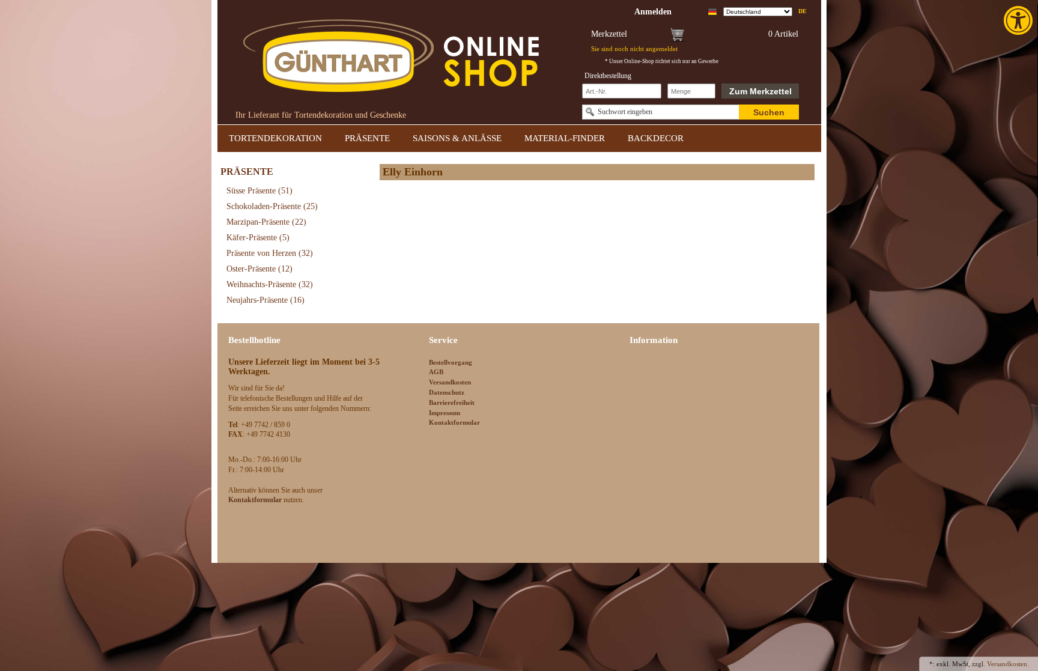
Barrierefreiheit (452, 402)
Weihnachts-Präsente (269, 284)
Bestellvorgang (450, 362)
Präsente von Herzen (269, 253)
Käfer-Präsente (258, 237)
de (802, 11)
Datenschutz (446, 392)
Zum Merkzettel (760, 91)
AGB (436, 371)
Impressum (444, 412)
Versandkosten (450, 382)
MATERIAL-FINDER (564, 138)
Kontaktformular (454, 422)
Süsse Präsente (259, 190)
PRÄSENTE (367, 138)
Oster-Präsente (259, 268)
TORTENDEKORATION (275, 138)
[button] (1019, 20)
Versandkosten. (1008, 663)
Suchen (769, 112)
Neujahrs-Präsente (265, 300)
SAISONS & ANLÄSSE (457, 138)
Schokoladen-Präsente (272, 206)
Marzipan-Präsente (266, 221)
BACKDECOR (656, 138)
